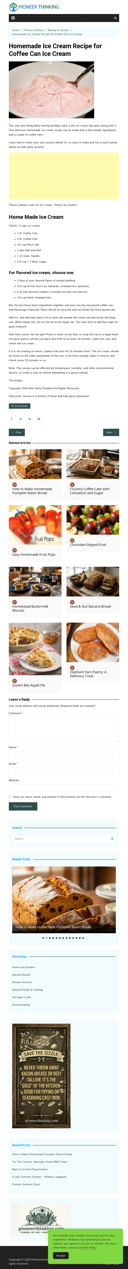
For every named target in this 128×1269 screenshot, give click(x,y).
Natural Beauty (21, 974)
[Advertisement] (64, 176)
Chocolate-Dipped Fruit (88, 544)
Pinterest (39, 418)
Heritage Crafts (21, 997)
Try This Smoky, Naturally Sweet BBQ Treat (39, 1161)
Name (13, 747)
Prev (19, 432)
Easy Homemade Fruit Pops (34, 554)
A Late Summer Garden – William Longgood (39, 1176)
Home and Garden (23, 967)
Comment (16, 713)
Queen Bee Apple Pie (28, 685)
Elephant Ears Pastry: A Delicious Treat (88, 674)
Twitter (21, 418)
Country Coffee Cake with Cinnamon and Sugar (90, 491)
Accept (60, 1255)
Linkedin (30, 418)
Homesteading (21, 1004)
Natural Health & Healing (27, 989)
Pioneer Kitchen (22, 982)
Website (14, 780)
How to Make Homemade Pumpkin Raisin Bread (32, 491)
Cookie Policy (88, 1247)
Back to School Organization (30, 1169)
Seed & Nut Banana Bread (90, 606)
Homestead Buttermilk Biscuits (30, 608)
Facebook (12, 418)
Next (109, 432)
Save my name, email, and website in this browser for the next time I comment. (62, 796)
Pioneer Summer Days (26, 1184)
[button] (43, 938)
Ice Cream (21, 406)
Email (13, 763)
